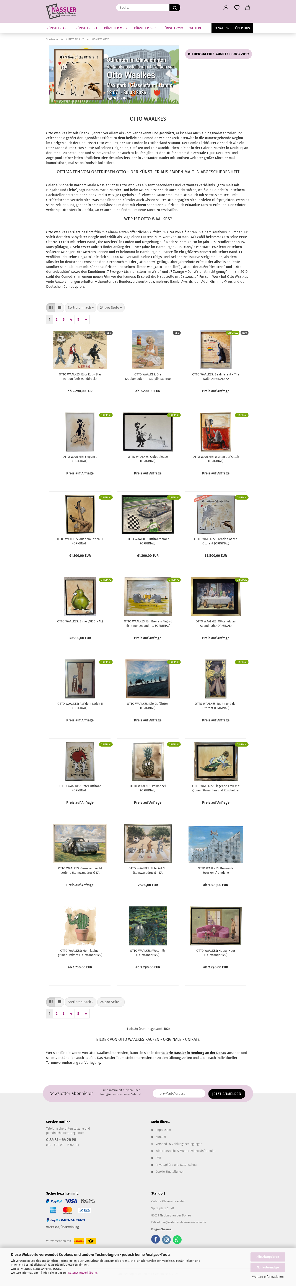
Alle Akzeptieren (268, 1257)
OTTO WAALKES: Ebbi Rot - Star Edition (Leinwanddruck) (80, 377)
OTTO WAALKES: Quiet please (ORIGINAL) (148, 459)
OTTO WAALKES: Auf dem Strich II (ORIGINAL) (80, 706)
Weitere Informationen (268, 1277)
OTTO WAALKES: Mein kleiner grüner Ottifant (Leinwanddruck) (80, 953)
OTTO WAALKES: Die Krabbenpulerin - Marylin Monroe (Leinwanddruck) (148, 377)
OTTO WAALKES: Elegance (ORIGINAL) (80, 459)
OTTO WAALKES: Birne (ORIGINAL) (80, 621)
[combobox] (80, 307)
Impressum (163, 1130)
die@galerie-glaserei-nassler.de (183, 1222)
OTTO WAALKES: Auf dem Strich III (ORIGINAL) (80, 541)
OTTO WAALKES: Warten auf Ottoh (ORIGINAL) (216, 459)
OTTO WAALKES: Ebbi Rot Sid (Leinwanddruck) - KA (147, 871)
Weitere (195, 28)
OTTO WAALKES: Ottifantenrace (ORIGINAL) (148, 541)
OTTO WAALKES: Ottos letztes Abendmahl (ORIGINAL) (216, 624)
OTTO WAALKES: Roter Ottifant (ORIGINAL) (80, 788)
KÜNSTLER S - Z (145, 28)
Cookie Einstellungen (170, 1172)
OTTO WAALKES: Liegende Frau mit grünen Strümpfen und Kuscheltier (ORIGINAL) (215, 788)
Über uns (242, 28)
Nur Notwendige (268, 1267)
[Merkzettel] (236, 7)
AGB (158, 1158)
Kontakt (161, 1137)
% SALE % (222, 28)
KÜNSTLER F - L (87, 28)
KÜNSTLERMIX (173, 28)
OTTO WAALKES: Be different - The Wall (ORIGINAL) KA (215, 377)
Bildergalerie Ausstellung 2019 (218, 54)
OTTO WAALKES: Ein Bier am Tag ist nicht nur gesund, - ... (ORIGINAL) (148, 624)
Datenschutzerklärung (82, 1272)
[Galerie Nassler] (63, 11)
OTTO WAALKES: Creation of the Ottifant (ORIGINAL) (215, 541)
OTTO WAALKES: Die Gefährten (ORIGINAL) (148, 706)
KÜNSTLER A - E (58, 28)
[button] (226, 7)
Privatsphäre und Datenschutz (176, 1165)
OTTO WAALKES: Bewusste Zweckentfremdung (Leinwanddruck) (216, 871)
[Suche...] (174, 7)
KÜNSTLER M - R (115, 28)
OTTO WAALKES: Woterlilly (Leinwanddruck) (148, 953)
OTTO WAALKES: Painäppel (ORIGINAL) (148, 788)
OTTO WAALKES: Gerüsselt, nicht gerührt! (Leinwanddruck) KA (80, 871)
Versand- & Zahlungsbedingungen (179, 1144)
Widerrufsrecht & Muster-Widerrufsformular (186, 1151)
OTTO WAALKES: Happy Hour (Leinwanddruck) (215, 953)
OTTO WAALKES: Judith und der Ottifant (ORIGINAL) (216, 706)
